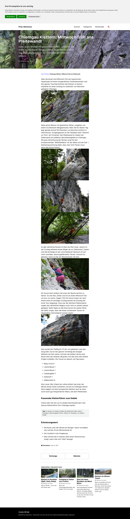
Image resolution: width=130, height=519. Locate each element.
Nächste (77, 456)
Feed (27, 512)
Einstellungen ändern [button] (34, 16)
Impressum (72, 515)
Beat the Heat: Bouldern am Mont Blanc (84, 481)
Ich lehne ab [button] (22, 16)
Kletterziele (99, 27)
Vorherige (53, 456)
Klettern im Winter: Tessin (102, 477)
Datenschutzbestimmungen (60, 515)
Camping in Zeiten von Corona (66, 480)
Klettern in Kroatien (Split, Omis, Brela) (49, 480)
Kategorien (87, 27)
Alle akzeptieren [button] (11, 16)
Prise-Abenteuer (25, 27)
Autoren (77, 27)
